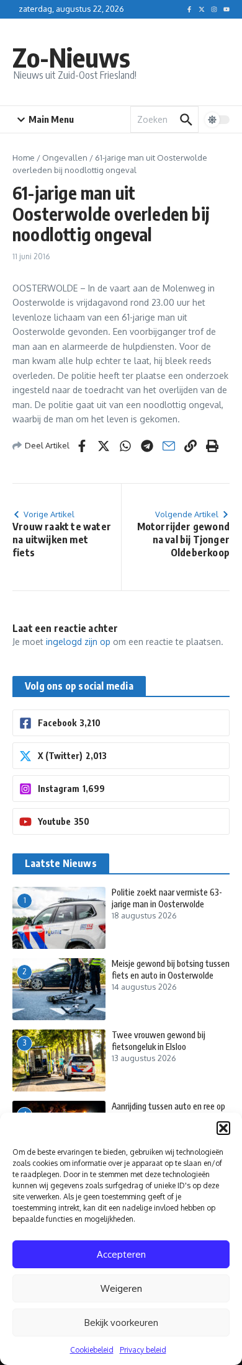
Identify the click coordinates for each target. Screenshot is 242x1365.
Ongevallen (64, 157)
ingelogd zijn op (78, 641)
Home (23, 157)
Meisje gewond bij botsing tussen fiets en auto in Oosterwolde (171, 969)
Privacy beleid (143, 1349)
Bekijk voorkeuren (121, 1322)
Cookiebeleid (92, 1349)
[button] (223, 1128)
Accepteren (121, 1254)
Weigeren (121, 1288)
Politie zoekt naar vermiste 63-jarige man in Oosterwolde (167, 898)
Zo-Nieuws (71, 57)
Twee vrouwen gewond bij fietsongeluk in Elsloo (158, 1040)
